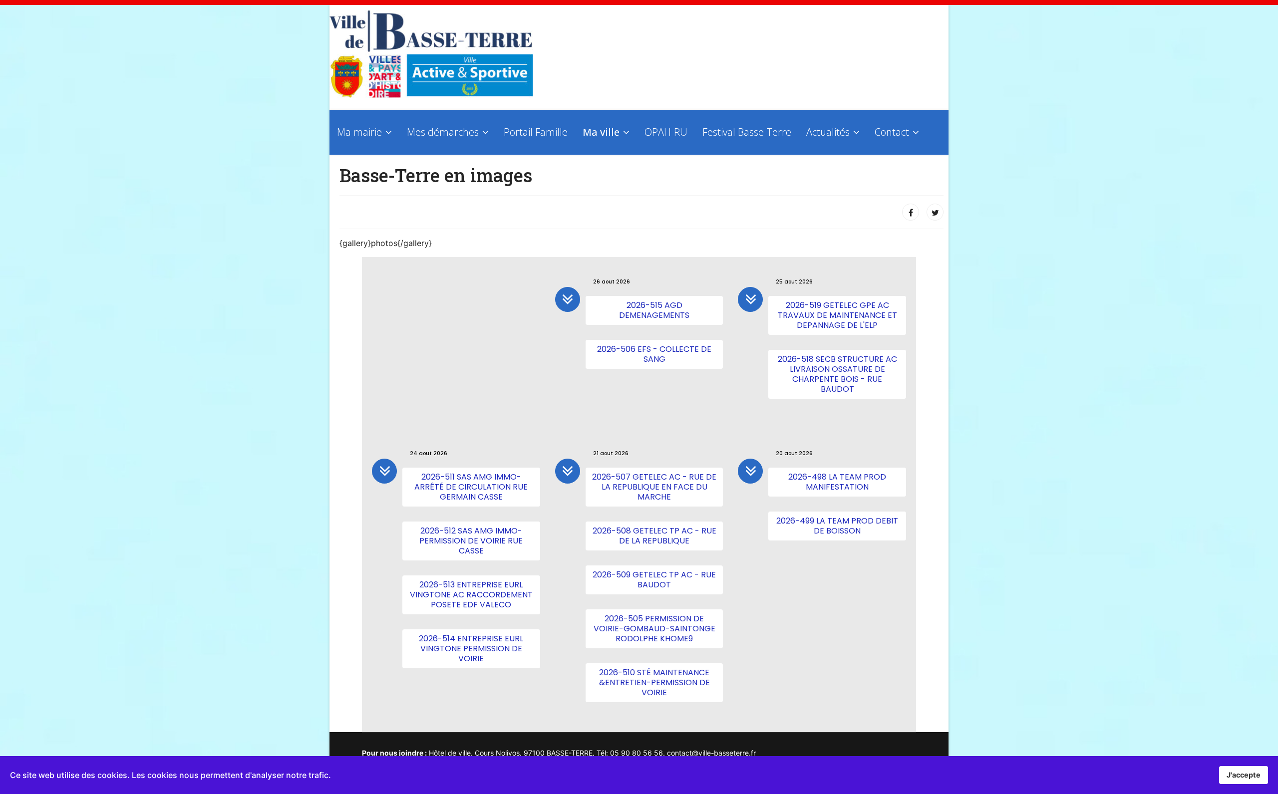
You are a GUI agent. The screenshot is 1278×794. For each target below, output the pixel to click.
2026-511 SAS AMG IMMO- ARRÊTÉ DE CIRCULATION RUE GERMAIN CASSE (471, 487)
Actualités (828, 132)
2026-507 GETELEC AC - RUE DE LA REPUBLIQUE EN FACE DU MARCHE (654, 487)
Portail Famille (536, 132)
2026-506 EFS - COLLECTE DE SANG (654, 354)
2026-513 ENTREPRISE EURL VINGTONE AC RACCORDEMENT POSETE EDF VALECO (471, 594)
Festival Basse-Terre (746, 132)
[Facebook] (910, 212)
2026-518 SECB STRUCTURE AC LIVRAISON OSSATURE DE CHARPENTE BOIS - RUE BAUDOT (837, 374)
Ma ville (601, 132)
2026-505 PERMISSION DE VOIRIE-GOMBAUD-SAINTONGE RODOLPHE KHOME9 (654, 628)
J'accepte (1244, 775)
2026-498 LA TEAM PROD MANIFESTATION (837, 482)
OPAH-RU (665, 132)
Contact (892, 132)
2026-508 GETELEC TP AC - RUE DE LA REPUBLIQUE (654, 535)
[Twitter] (935, 212)
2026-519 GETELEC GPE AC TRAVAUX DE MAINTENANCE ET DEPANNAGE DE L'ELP (837, 315)
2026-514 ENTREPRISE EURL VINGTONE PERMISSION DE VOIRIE (471, 648)
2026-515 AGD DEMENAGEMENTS (654, 310)
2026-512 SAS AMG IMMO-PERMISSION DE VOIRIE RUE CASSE (471, 540)
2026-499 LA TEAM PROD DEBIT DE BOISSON (837, 525)
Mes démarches (443, 132)
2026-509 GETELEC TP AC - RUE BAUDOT (654, 579)
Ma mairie (359, 132)
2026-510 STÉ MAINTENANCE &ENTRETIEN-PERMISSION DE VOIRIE (654, 682)
